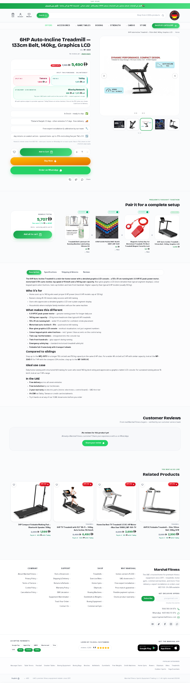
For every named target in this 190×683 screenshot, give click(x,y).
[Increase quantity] (77, 152)
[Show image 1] (173, 124)
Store (143, 26)
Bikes (168, 666)
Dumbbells (106, 666)
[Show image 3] (146, 124)
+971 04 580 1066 (169, 609)
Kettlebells (96, 666)
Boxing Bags (77, 666)
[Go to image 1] (144, 113)
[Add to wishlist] (14, 152)
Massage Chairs (16, 666)
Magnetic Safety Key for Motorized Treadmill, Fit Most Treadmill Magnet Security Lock (137, 244)
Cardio (131, 26)
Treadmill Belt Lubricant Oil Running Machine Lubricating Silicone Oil (78, 244)
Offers (48, 26)
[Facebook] (164, 624)
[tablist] (95, 272)
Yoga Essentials (174, 669)
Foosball (39, 666)
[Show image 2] (160, 124)
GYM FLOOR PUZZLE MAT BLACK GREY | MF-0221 (107, 243)
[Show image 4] (133, 124)
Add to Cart (44, 152)
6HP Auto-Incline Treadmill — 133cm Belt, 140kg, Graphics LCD (167, 243)
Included (142, 212)
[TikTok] (158, 624)
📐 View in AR (155, 111)
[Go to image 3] (139, 113)
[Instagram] (170, 624)
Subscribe (148, 599)
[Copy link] (69, 179)
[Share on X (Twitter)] (76, 179)
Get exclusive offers (169, 594)
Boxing (99, 26)
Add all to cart (31, 235)
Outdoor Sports (160, 669)
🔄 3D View (170, 111)
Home (177, 32)
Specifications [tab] (50, 272)
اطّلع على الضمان (51, 6)
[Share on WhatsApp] (82, 179)
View (148, 252)
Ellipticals (160, 666)
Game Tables (84, 26)
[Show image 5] (119, 124)
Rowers (151, 666)
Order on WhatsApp (48, 170)
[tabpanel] (95, 338)
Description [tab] (34, 272)
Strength (115, 26)
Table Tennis (29, 666)
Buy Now (48, 161)
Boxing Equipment (64, 666)
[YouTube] (152, 624)
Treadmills (176, 666)
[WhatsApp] (177, 624)
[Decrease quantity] (87, 152)
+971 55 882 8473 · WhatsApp (164, 613)
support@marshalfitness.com (164, 617)
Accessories (63, 26)
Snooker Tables (49, 666)
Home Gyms (142, 666)
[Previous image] (175, 76)
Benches (87, 666)
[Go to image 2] (142, 113)
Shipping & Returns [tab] (70, 272)
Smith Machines (130, 666)
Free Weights (117, 666)
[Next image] (104, 76)
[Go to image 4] (136, 113)
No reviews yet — (80, 54)
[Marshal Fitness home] (175, 15)
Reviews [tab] (86, 272)
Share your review (93, 443)
